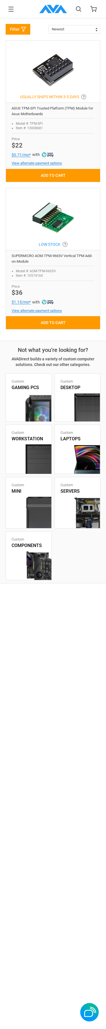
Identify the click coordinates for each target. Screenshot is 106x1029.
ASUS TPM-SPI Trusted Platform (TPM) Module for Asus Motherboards (52, 111)
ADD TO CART (53, 175)
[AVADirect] (53, 9)
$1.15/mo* (21, 302)
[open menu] (11, 9)
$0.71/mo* (21, 155)
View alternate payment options (37, 163)
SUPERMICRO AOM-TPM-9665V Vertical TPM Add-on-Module (52, 259)
